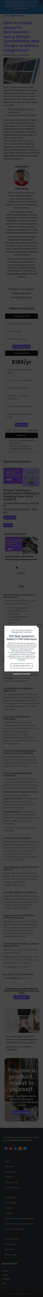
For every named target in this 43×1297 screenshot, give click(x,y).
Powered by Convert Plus (21, 674)
